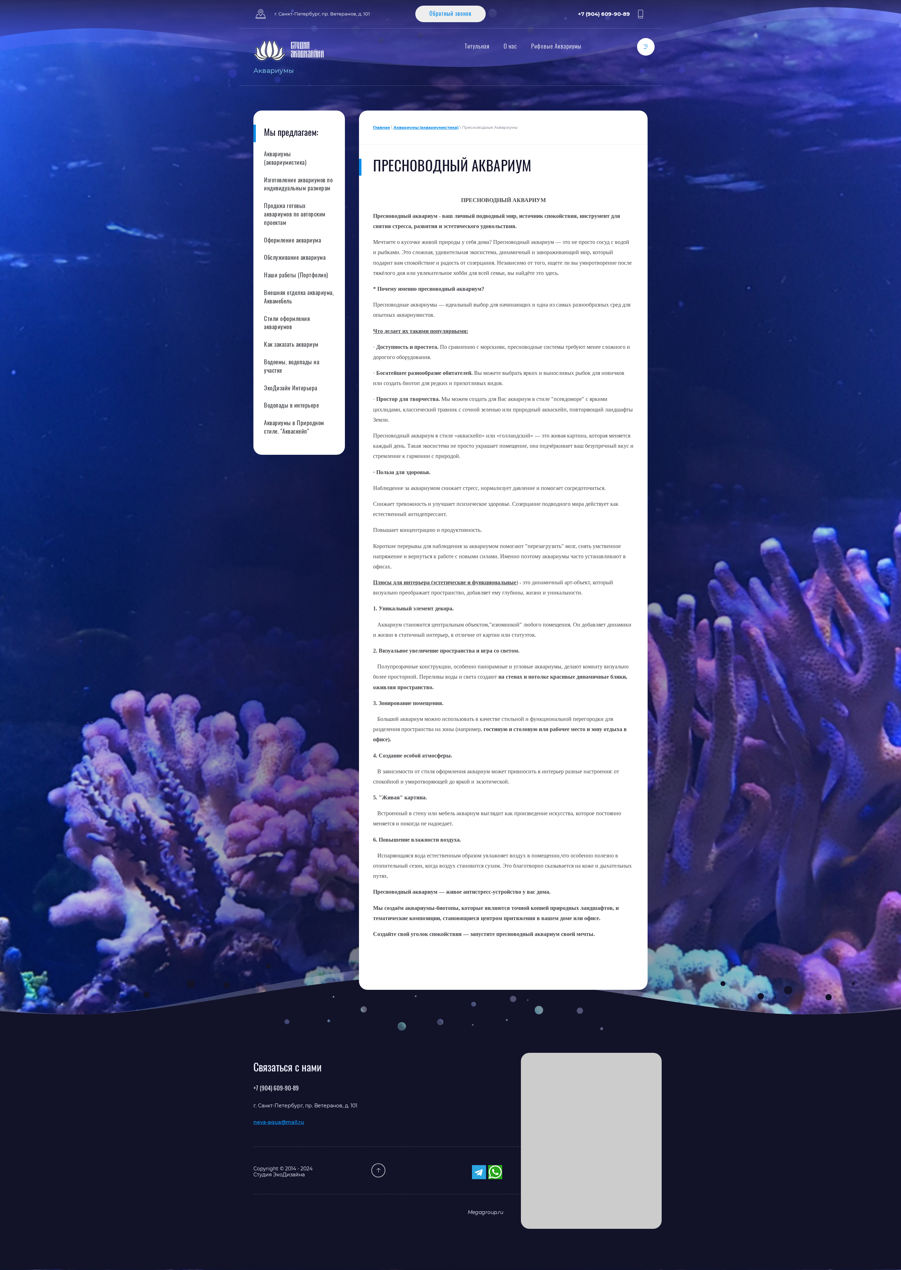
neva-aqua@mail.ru (278, 1122)
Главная (381, 127)
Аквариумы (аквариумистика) (426, 127)
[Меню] (646, 47)
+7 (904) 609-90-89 (604, 14)
